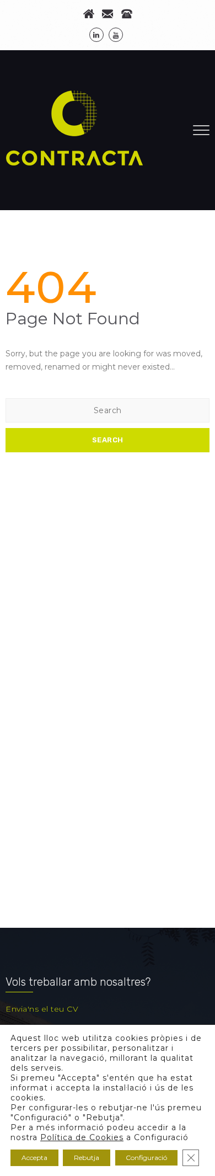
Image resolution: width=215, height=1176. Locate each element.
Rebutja (86, 1157)
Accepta (34, 1157)
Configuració (146, 1157)
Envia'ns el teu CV (42, 1009)
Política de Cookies (81, 1137)
